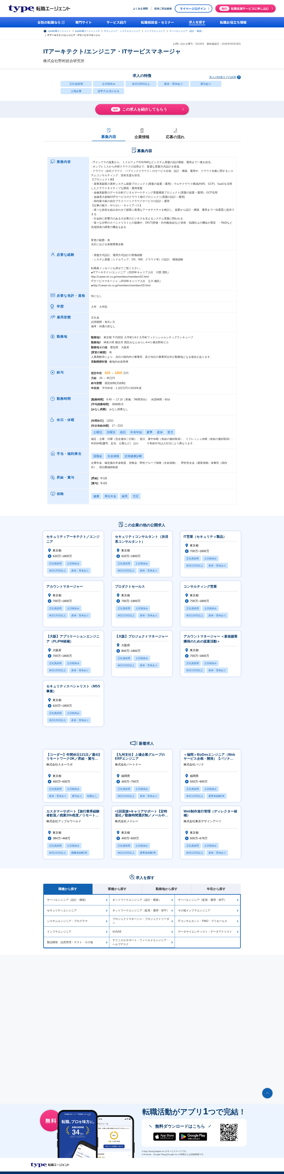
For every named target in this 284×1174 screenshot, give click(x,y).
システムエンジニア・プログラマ (67, 921)
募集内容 (108, 137)
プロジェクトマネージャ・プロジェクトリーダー (140, 921)
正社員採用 (76, 83)
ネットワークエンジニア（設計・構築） (136, 899)
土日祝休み (108, 83)
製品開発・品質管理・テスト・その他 (70, 942)
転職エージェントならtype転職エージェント (50, 1165)
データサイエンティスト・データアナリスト (205, 931)
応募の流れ (175, 137)
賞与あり (205, 83)
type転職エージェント (59, 31)
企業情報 (142, 137)
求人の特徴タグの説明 (222, 77)
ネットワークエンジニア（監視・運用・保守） (140, 910)
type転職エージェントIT (87, 31)
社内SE (117, 931)
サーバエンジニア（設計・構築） (186, 31)
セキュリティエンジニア (62, 910)
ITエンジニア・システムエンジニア (122, 31)
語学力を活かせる (108, 91)
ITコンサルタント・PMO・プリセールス (202, 921)
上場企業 (76, 91)
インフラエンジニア (154, 31)
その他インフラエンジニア (194, 910)
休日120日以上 (141, 83)
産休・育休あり (173, 83)
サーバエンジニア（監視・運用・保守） (202, 899)
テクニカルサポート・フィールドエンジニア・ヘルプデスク (140, 942)
